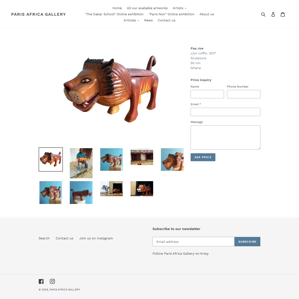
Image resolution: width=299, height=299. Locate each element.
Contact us (64, 238)
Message (197, 122)
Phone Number (238, 86)
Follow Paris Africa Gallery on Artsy (180, 253)
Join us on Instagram (96, 238)
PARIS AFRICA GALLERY (38, 14)
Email (196, 104)
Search (44, 238)
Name (195, 86)
